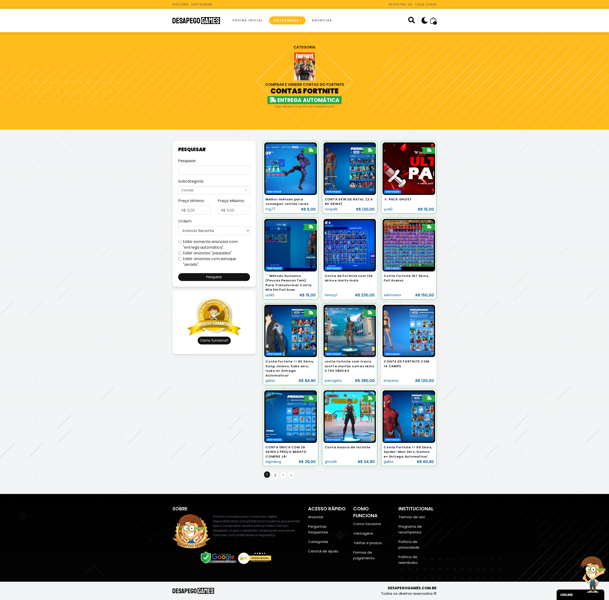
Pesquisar (187, 161)
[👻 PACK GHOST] (409, 168)
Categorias (286, 20)
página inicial (247, 20)
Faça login (426, 4)
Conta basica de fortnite (347, 447)
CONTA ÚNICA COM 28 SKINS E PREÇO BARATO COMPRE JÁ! (286, 452)
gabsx (270, 380)
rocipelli (331, 209)
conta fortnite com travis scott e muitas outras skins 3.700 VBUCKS (349, 366)
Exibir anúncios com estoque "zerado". (209, 261)
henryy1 (331, 295)
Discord (180, 4)
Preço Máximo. (231, 200)
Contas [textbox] (187, 190)
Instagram (202, 4)
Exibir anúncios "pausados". (207, 253)
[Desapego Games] (199, 20)
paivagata (333, 380)
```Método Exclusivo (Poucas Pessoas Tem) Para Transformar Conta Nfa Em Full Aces (288, 283)
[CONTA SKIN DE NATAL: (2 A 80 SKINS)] (350, 168)
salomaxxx (392, 295)
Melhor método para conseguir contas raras (287, 201)
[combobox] (214, 190)
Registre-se (401, 4)
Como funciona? (214, 340)
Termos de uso (411, 516)
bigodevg (273, 461)
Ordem (185, 221)
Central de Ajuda (323, 551)
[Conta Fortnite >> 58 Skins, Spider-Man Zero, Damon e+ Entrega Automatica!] (409, 416)
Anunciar (322, 20)
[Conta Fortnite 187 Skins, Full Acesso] (409, 245)
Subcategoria (190, 181)
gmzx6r (331, 461)
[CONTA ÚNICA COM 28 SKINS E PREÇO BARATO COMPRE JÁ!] (290, 416)
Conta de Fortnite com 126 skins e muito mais (349, 278)
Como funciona (367, 523)
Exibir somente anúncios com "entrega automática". (210, 244)
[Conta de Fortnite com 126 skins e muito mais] (350, 245)
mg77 (270, 209)
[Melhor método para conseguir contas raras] (290, 168)
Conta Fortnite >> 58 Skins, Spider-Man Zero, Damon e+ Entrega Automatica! (408, 452)
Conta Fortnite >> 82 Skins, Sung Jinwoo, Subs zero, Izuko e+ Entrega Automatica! (289, 368)
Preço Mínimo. (191, 200)
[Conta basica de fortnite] (350, 416)
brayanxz (391, 380)
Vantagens (363, 533)
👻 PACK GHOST (398, 199)
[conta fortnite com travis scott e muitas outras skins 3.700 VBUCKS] (350, 330)
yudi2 (388, 209)
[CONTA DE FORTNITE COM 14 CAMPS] (409, 330)
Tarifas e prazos (367, 542)
